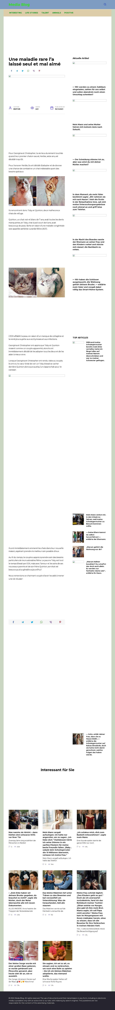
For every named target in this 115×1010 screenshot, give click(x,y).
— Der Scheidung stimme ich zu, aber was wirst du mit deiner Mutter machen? (88, 162)
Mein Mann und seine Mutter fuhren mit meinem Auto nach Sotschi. (87, 127)
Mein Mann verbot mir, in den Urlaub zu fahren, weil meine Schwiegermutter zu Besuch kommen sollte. (96, 520)
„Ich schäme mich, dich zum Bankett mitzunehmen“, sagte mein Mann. (91, 834)
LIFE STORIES (31, 13)
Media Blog (19, 4)
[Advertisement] (57, 38)
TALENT (45, 13)
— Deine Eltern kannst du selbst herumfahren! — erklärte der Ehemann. (96, 535)
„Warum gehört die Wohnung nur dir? (94, 548)
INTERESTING (15, 13)
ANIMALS (56, 13)
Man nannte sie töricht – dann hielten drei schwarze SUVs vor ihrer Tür (23, 834)
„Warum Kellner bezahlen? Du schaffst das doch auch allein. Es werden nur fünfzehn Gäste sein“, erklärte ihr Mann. (96, 567)
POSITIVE (68, 13)
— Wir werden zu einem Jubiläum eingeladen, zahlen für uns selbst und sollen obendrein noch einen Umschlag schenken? (89, 91)
